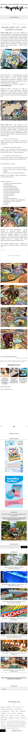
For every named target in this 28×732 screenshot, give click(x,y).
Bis (22, 707)
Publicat (2, 723)
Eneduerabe (19, 713)
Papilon (2, 721)
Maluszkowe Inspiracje (14, 433)
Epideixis (2, 715)
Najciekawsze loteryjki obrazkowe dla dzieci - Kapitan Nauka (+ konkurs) (14, 602)
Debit (17, 711)
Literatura (11, 717)
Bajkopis (18, 707)
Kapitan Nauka (4, 717)
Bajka (13, 707)
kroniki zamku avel (16, 361)
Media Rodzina (4, 719)
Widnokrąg (3, 726)
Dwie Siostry (22, 711)
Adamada (3, 707)
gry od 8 (10, 361)
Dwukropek (3, 713)
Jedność (22, 715)
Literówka (17, 717)
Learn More (14, 730)
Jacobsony (17, 715)
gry (7, 361)
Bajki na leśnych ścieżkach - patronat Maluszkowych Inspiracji (14, 568)
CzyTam (12, 711)
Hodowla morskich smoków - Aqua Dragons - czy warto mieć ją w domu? (14, 585)
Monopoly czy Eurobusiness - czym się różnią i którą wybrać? (14, 619)
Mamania (23, 717)
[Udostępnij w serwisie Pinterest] (26, 358)
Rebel (23, 361)
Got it (20, 730)
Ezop (7, 715)
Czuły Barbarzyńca (5, 711)
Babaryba (9, 707)
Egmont (14, 713)
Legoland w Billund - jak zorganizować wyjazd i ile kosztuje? (14, 515)
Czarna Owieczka (18, 709)
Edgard (9, 713)
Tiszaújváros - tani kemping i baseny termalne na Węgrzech (14, 653)
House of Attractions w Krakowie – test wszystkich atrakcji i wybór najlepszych (14, 636)
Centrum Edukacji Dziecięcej (7, 709)
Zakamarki (3, 728)
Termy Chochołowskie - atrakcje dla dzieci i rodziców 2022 (14, 671)
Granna (11, 715)
